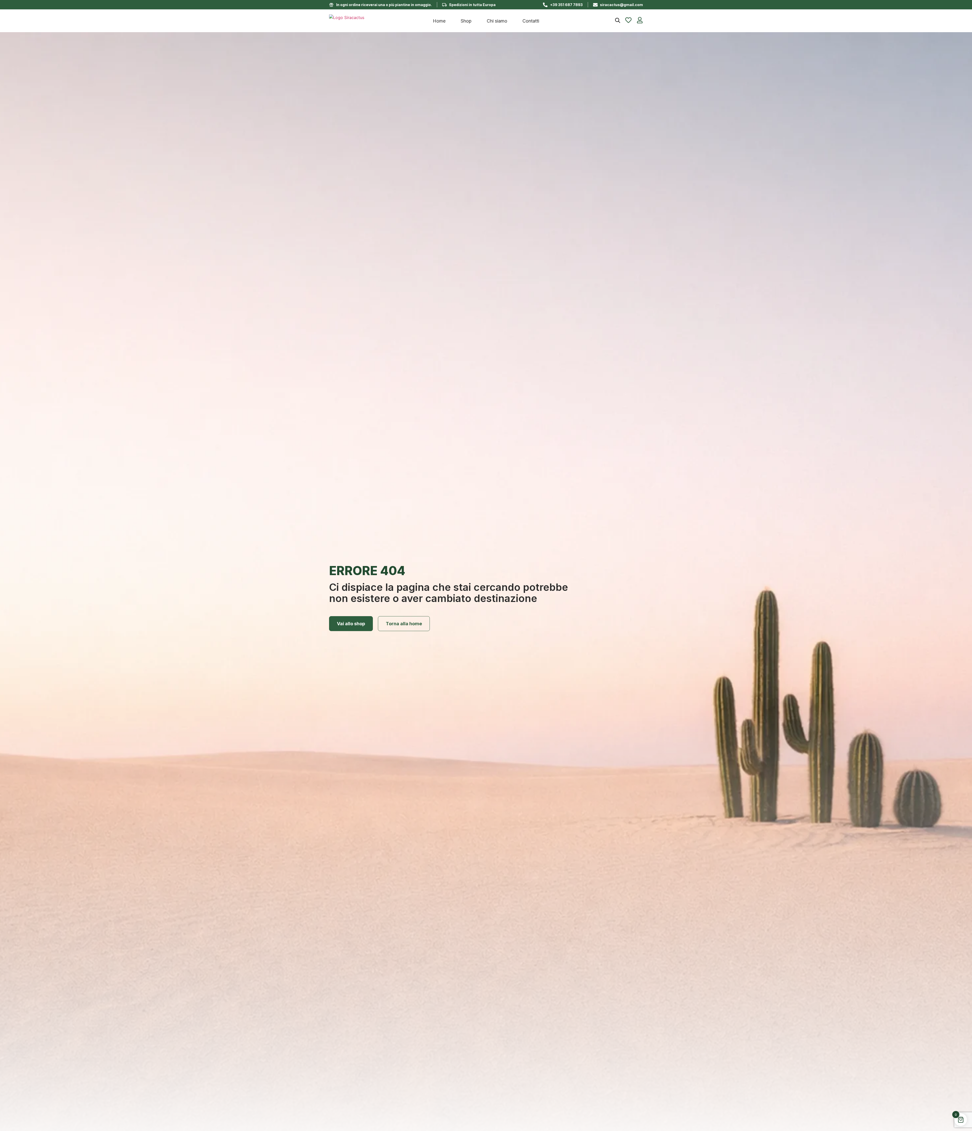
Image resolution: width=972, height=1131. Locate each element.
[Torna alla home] (370, 20)
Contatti (530, 21)
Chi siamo (497, 21)
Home (439, 21)
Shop (466, 21)
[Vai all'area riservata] (640, 20)
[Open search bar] (617, 20)
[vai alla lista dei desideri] (628, 20)
